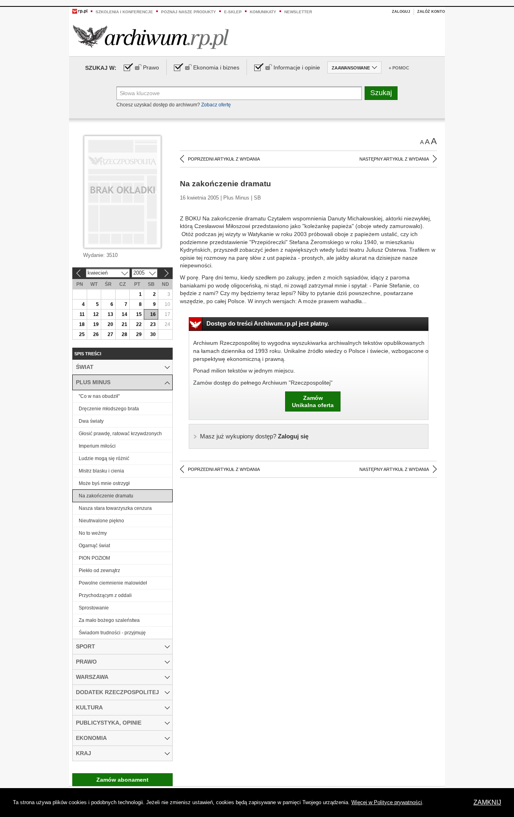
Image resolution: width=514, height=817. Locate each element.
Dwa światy (91, 421)
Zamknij (487, 802)
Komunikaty (263, 12)
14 (124, 314)
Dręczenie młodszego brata (109, 409)
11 (82, 314)
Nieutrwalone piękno (101, 521)
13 (110, 314)
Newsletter (298, 12)
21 (124, 324)
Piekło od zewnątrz (99, 570)
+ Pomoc (399, 67)
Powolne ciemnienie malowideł (113, 583)
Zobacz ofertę (216, 105)
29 (139, 334)
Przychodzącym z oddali (105, 595)
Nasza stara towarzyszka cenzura (115, 508)
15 (139, 314)
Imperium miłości (97, 446)
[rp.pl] (80, 10)
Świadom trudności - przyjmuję (112, 633)
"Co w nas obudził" (99, 396)
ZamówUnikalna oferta (313, 401)
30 (153, 334)
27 (110, 334)
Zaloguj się (254, 436)
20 (110, 324)
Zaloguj (401, 12)
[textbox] (239, 93)
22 (139, 324)
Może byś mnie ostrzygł (104, 483)
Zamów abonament (122, 779)
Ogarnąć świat (94, 545)
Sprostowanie (94, 608)
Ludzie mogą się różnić (104, 458)
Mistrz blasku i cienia (101, 471)
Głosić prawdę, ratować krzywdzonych (120, 433)
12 (96, 314)
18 (82, 324)
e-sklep (233, 12)
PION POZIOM (94, 558)
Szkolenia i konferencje (124, 12)
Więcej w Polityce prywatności (386, 802)
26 (96, 334)
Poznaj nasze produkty (188, 12)
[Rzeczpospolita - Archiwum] (150, 37)
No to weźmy (93, 533)
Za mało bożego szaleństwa (109, 620)
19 (96, 324)
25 (82, 334)
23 (153, 324)
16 (153, 314)
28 (124, 334)
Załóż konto (431, 12)
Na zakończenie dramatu (106, 496)
